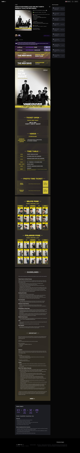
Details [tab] (17, 39)
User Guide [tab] (21, 39)
